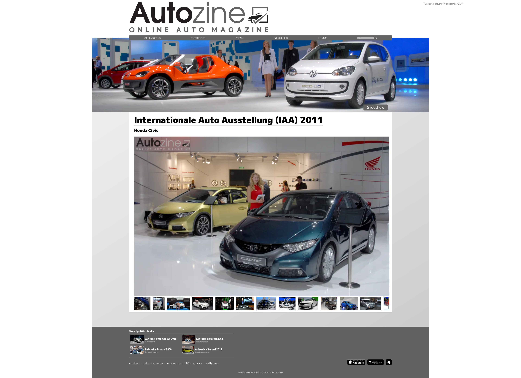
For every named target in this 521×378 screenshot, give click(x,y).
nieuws (197, 363)
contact (134, 363)
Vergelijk (281, 37)
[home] (388, 364)
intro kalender (153, 363)
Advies (240, 37)
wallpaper (212, 363)
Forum (322, 37)
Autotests (198, 37)
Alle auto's (152, 37)
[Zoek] (376, 38)
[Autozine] (260, 16)
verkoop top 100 (178, 363)
